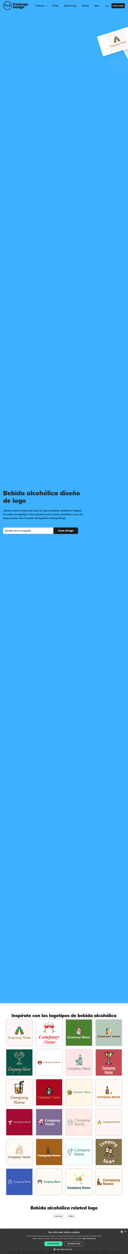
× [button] (125, 1231)
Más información (89, 1238)
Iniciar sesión (118, 6)
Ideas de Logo (70, 6)
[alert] (64, 1241)
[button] (64, 1249)
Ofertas (85, 6)
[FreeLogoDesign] (15, 5)
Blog (97, 6)
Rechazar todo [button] (73, 1244)
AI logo (55, 6)
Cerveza (58, 1216)
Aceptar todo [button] (53, 1244)
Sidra (71, 1216)
